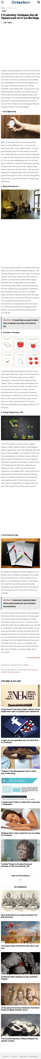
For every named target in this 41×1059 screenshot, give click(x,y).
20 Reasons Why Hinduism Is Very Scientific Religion (19, 978)
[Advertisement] (20, 47)
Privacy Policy (23, 1056)
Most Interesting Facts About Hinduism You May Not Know (19, 916)
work (26, 665)
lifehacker (36, 657)
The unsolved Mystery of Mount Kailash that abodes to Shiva (19, 1039)
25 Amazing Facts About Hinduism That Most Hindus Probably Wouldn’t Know (20, 1009)
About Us (6, 1056)
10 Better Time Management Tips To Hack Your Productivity (18, 772)
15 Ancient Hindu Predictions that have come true (20, 947)
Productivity (17, 665)
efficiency (6, 665)
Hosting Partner (33, 1056)
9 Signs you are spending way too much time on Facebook (19, 741)
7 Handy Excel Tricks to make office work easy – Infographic (20, 803)
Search (38, 2)
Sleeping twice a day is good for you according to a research (20, 834)
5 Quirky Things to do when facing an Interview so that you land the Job (16, 865)
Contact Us (14, 1056)
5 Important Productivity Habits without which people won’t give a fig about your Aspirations (20, 710)
